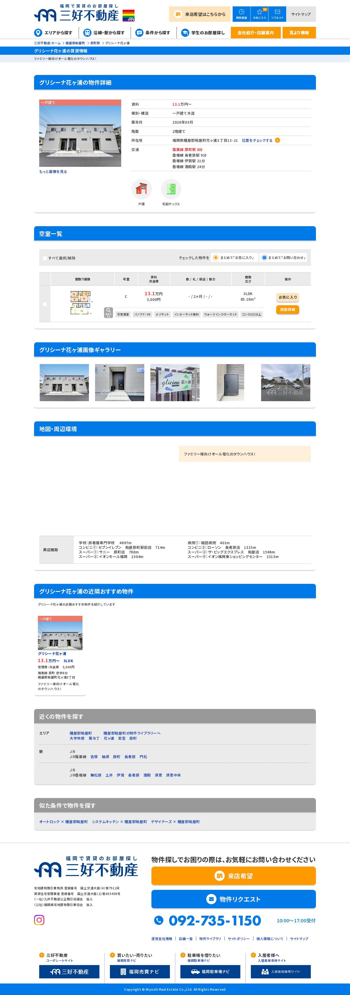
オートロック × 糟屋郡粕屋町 (63, 821)
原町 (133, 738)
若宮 (122, 738)
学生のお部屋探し (208, 32)
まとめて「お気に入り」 (237, 257)
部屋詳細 (287, 309)
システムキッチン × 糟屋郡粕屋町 (119, 821)
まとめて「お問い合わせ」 (287, 257)
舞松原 (96, 775)
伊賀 (120, 775)
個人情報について (270, 938)
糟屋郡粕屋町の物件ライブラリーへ (132, 733)
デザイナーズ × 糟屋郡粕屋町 (175, 821)
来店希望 (205, 14)
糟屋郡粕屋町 (81, 733)
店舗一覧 (186, 938)
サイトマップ (301, 14)
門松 (143, 756)
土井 (109, 775)
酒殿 (147, 775)
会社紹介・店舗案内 (256, 32)
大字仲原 (77, 738)
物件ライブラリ (210, 938)
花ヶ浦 (109, 738)
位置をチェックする (257, 140)
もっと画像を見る (53, 171)
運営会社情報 (161, 938)
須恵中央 (173, 775)
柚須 (105, 756)
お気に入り (288, 297)
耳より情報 (299, 32)
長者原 (130, 756)
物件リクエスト (240, 898)
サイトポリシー (239, 938)
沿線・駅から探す (109, 32)
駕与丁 (94, 738)
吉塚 (94, 756)
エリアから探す (59, 32)
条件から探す (158, 32)
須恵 (158, 775)
